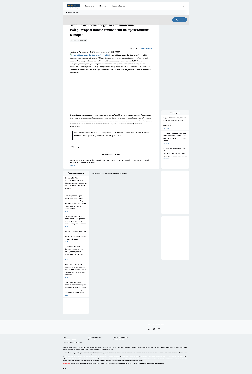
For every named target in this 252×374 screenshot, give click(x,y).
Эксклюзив (89, 6)
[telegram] (80, 147)
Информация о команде (69, 339)
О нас (64, 337)
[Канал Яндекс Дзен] (159, 329)
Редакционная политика (94, 337)
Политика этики (92, 339)
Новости (103, 6)
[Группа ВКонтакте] (149, 329)
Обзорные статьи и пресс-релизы (72, 342)
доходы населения (78, 40)
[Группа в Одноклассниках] (154, 329)
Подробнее (115, 354)
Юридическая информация (120, 337)
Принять (179, 20)
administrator (147, 48)
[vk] (73, 147)
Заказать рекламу (72, 12)
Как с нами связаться (118, 339)
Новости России (118, 6)
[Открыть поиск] (184, 6)
